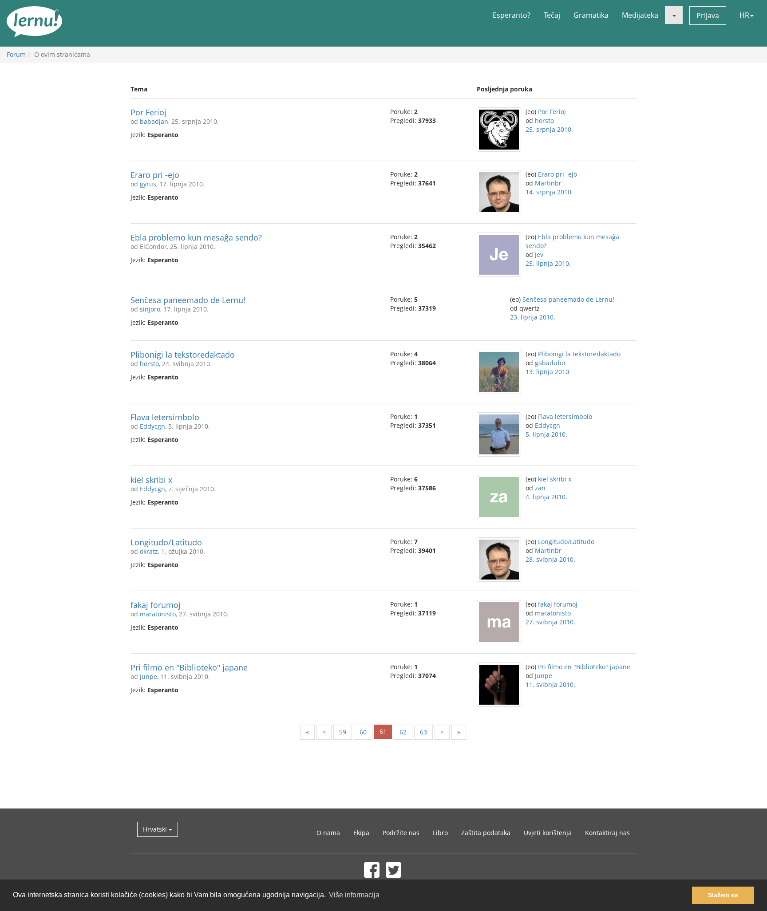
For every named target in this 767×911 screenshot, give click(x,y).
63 (423, 732)
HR (744, 15)
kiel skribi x (151, 479)
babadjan (154, 121)
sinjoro (150, 309)
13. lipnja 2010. (548, 371)
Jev (539, 254)
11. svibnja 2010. (550, 684)
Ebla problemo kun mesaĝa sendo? (196, 237)
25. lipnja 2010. (548, 263)
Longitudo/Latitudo (166, 542)
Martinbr (548, 183)
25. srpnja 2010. (549, 129)
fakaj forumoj (155, 604)
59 (342, 732)
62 (403, 732)
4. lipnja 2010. (546, 497)
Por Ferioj (148, 112)
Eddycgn (152, 426)
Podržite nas (401, 832)
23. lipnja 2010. (532, 317)
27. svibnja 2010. (550, 622)
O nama (328, 832)
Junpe (148, 676)
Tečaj (552, 15)
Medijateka (640, 15)
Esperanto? (511, 15)
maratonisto (158, 614)
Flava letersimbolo (164, 417)
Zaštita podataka (485, 832)
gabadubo (550, 363)
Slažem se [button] (723, 895)
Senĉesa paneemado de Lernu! (187, 300)
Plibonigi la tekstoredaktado (182, 354)
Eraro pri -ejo (154, 175)
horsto (544, 120)
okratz (149, 551)
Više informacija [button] (354, 895)
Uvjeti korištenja (548, 832)
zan (540, 488)
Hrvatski (156, 829)
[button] (674, 15)
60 (363, 732)
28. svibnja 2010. (550, 559)
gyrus (148, 184)
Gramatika (591, 15)
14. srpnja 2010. (549, 192)
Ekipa (361, 832)
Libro (440, 832)
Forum (16, 54)
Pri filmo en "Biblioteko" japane (189, 667)
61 (383, 731)
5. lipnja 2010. (546, 434)
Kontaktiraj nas (607, 832)
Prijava (707, 15)
